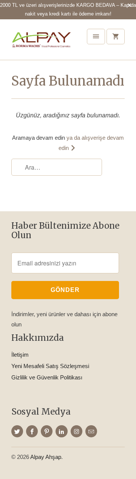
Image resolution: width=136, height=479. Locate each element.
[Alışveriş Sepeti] (116, 36)
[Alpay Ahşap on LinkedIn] (61, 431)
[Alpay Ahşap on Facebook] (32, 431)
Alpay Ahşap (45, 457)
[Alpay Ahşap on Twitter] (17, 431)
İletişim (20, 354)
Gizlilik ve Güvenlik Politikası (46, 377)
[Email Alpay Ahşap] (91, 431)
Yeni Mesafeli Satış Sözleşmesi (50, 366)
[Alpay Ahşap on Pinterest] (47, 431)
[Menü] (96, 36)
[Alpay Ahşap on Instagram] (76, 431)
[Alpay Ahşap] (41, 42)
